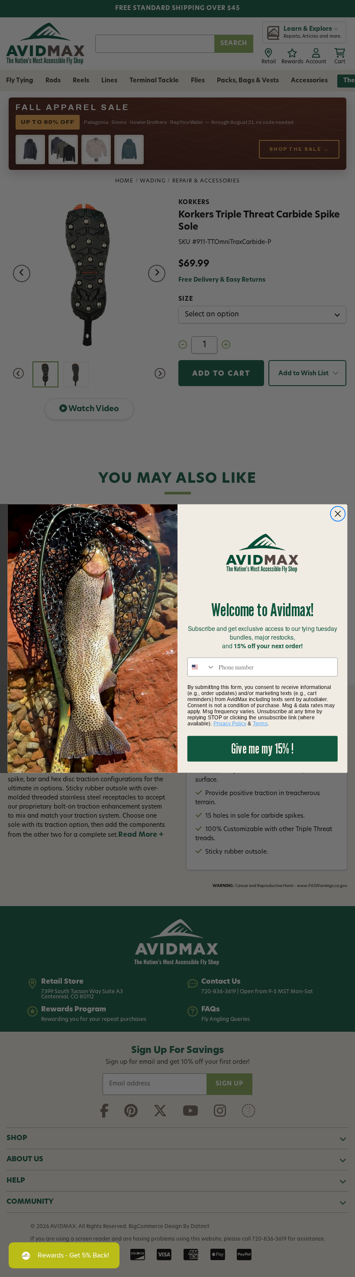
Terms (260, 723)
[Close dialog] (338, 513)
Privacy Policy (229, 723)
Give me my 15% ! (262, 749)
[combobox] (201, 667)
